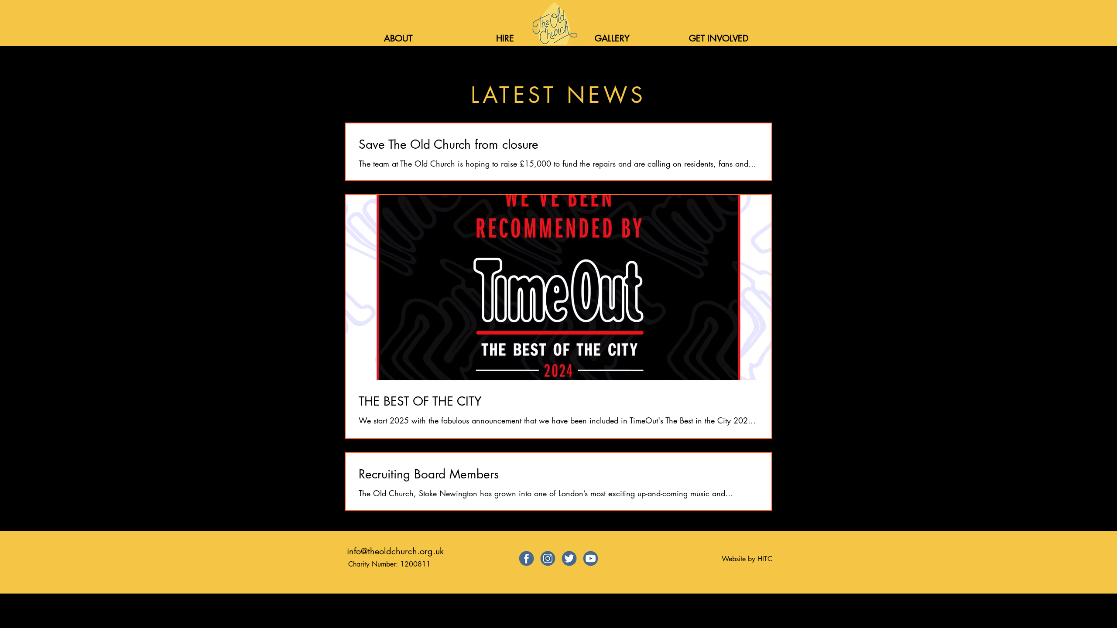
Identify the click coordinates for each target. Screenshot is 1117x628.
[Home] (554, 23)
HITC (764, 558)
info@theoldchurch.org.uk (395, 551)
